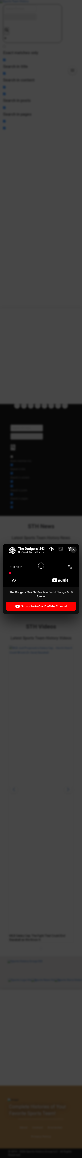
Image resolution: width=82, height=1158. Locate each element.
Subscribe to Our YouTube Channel (44, 606)
